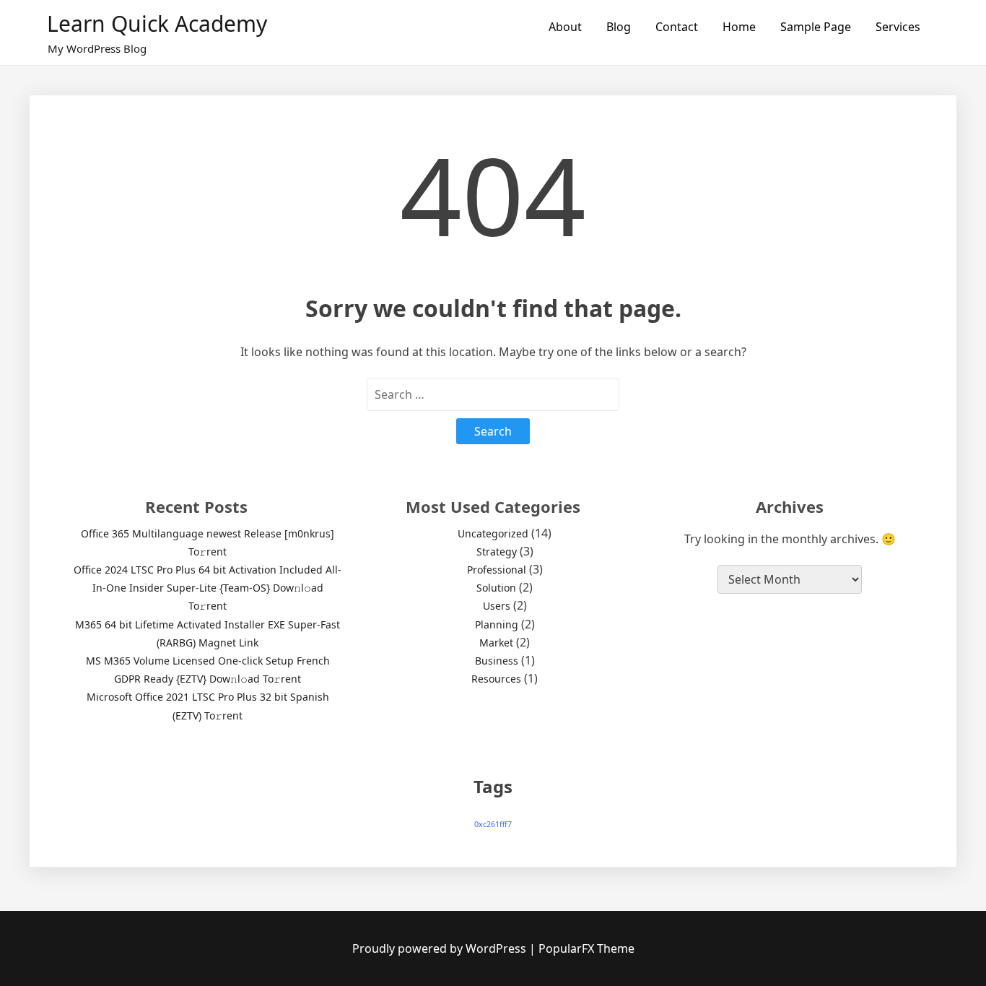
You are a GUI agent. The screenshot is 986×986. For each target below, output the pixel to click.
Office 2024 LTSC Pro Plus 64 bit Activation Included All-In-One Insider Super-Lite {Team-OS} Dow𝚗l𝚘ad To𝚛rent (207, 588)
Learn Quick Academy (157, 23)
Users (496, 606)
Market (496, 642)
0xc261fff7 (493, 824)
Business (496, 660)
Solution (496, 587)
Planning (496, 624)
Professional (496, 569)
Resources (496, 679)
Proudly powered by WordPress (440, 948)
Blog (618, 27)
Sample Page (815, 27)
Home (739, 27)
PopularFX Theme (586, 948)
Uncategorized (493, 533)
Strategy (496, 551)
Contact (676, 27)
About (565, 27)
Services (898, 27)
